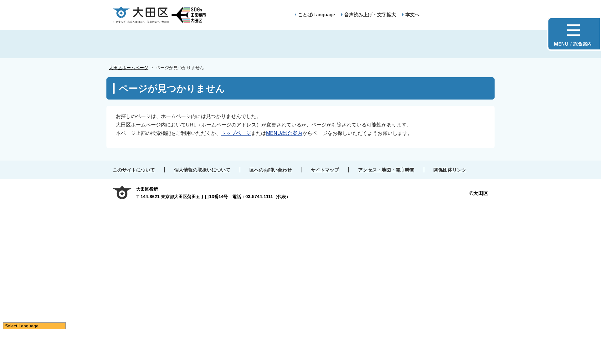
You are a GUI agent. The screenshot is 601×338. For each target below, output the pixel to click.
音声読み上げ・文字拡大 (370, 14)
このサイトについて (134, 169)
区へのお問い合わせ (270, 169)
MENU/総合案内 (284, 133)
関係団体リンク (450, 169)
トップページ (236, 133)
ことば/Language (316, 14)
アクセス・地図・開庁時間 (386, 169)
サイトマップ (325, 169)
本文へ (412, 14)
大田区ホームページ (128, 67)
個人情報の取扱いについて (202, 169)
